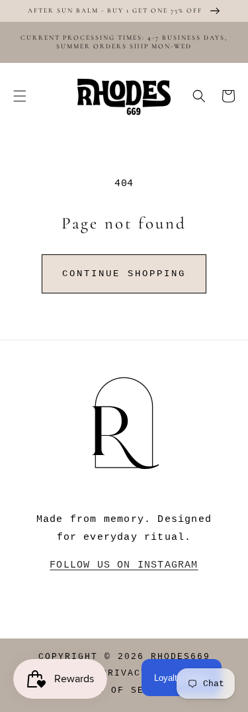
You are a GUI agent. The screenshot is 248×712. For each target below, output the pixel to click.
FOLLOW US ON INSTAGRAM (124, 565)
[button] (19, 96)
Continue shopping (124, 273)
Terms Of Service (124, 690)
